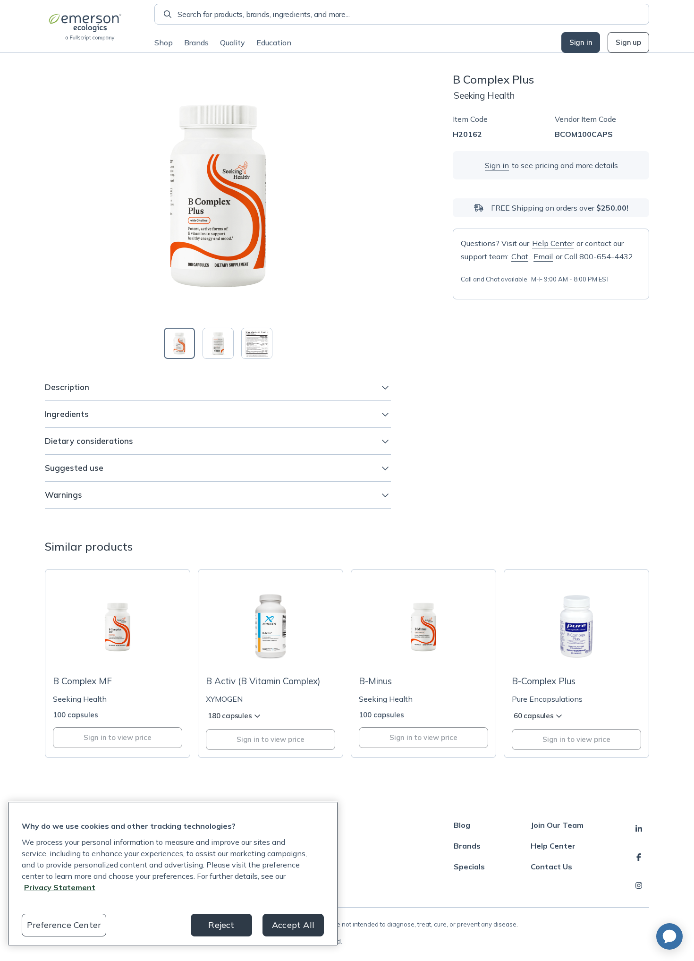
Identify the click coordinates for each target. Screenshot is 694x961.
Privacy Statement (59, 887)
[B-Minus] (423, 663)
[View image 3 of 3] (256, 343)
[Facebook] (638, 857)
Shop (163, 42)
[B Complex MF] (117, 663)
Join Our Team (557, 825)
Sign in (580, 42)
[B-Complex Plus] (576, 663)
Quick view (123, 650)
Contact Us (551, 866)
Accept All (293, 924)
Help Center (553, 243)
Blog (462, 825)
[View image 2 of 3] (218, 343)
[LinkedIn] (638, 828)
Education (273, 42)
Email (543, 256)
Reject (221, 924)
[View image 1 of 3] (179, 343)
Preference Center (64, 924)
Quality (232, 42)
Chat (519, 256)
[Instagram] (638, 885)
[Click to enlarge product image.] (218, 194)
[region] (173, 873)
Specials (469, 866)
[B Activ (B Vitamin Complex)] (270, 663)
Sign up (628, 42)
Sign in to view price (118, 737)
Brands (196, 42)
